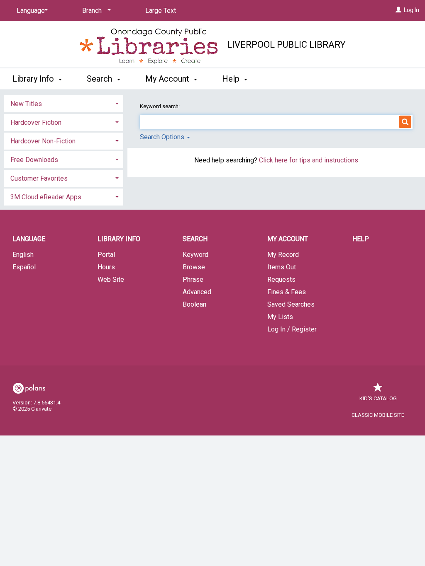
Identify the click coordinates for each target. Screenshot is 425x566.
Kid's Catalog (378, 398)
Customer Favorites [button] (39, 178)
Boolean (194, 304)
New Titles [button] (26, 104)
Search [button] (100, 79)
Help (360, 239)
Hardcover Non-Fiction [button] (43, 141)
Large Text (160, 11)
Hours (106, 267)
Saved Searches (291, 304)
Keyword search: (160, 106)
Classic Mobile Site (378, 415)
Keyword (195, 255)
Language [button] (28, 239)
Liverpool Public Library (286, 44)
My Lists (280, 317)
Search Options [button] (163, 137)
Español (24, 267)
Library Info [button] (34, 79)
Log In (411, 10)
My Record (283, 255)
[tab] (63, 103)
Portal (106, 255)
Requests (281, 279)
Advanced (197, 292)
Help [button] (232, 79)
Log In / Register (292, 329)
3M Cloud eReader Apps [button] (45, 197)
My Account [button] (168, 79)
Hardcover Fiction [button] (35, 122)
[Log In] (398, 10)
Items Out (281, 267)
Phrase (193, 279)
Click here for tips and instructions (308, 160)
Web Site (111, 279)
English (23, 255)
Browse (194, 267)
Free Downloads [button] (34, 160)
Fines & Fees (286, 292)
